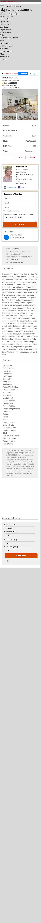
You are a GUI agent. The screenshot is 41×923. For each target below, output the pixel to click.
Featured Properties (10, 73)
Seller (2, 35)
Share (20, 158)
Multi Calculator (5, 32)
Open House (4, 21)
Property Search (5, 30)
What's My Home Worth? (9, 38)
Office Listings (5, 24)
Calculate (21, 556)
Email (23, 187)
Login (34, 74)
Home (11, 16)
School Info (4, 48)
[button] (36, 103)
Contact (2, 59)
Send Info (20, 224)
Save (33, 158)
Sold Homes (4, 27)
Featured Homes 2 (6, 51)
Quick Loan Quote (6, 46)
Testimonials (4, 57)
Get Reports (4, 43)
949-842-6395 (12, 187)
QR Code (23, 73)
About (2, 54)
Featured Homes (5, 19)
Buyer (2, 40)
